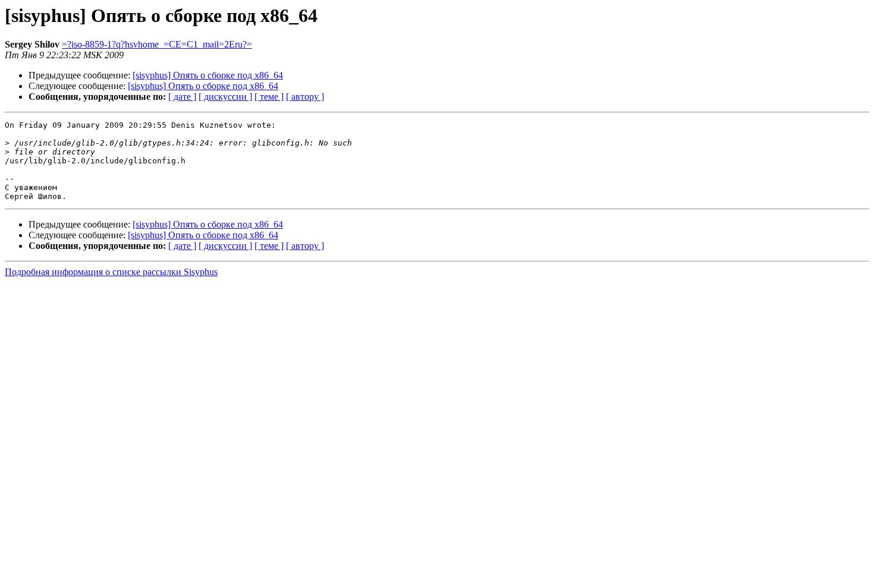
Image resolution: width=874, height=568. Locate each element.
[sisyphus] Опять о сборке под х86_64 (208, 75)
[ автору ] (305, 96)
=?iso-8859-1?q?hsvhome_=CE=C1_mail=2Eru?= (157, 44)
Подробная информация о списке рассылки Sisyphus (111, 272)
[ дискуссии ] (225, 96)
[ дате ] (182, 96)
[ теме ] (269, 96)
